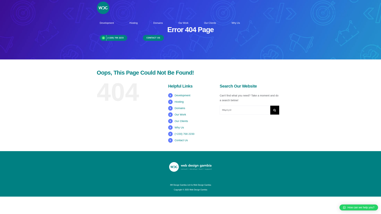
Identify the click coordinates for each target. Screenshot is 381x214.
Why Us (179, 127)
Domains (180, 108)
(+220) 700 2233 (184, 133)
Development (182, 95)
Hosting (179, 101)
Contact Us (181, 140)
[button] (358, 207)
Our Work (180, 114)
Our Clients (181, 121)
